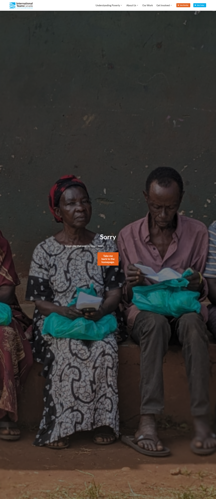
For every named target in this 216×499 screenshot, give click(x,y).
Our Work (147, 5)
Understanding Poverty (108, 5)
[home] (21, 5)
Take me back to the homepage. (108, 259)
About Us (131, 5)
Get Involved (163, 5)
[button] (109, 5)
